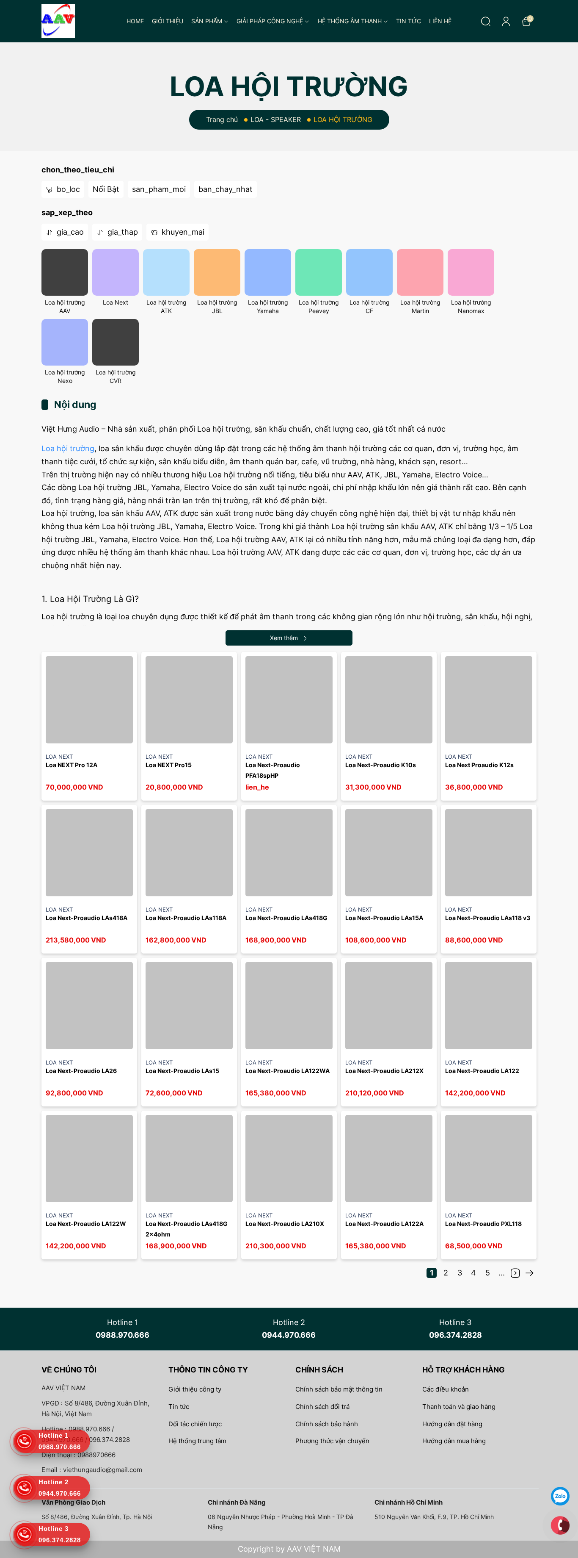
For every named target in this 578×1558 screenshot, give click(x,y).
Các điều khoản (445, 1389)
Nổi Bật (106, 189)
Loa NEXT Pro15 (169, 764)
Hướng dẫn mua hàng (454, 1441)
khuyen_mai (182, 231)
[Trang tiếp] (515, 1273)
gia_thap (121, 231)
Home (135, 21)
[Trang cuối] (529, 1273)
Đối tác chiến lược (195, 1424)
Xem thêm (284, 637)
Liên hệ (440, 21)
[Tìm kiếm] (486, 21)
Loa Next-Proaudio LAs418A (86, 917)
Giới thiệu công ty (194, 1389)
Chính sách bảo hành (326, 1424)
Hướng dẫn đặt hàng (452, 1424)
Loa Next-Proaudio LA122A (384, 1223)
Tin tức (408, 21)
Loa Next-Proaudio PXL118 (483, 1223)
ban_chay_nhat (225, 189)
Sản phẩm (206, 21)
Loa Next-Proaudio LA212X (384, 1070)
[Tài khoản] (506, 21)
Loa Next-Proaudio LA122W (86, 1223)
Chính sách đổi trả (322, 1407)
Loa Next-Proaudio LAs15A (384, 917)
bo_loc (67, 189)
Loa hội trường (67, 448)
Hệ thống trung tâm (197, 1441)
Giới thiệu (167, 21)
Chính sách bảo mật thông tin (339, 1389)
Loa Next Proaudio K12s (479, 764)
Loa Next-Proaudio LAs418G (286, 917)
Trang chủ (222, 119)
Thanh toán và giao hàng (458, 1407)
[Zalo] (560, 1495)
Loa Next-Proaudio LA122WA (287, 1070)
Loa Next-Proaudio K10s (380, 764)
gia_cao (69, 231)
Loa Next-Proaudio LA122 (482, 1070)
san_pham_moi (159, 189)
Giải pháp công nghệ (270, 21)
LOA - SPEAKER (275, 119)
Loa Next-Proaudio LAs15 (182, 1070)
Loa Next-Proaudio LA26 (81, 1070)
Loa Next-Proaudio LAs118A (187, 917)
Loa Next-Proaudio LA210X (284, 1223)
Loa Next (115, 302)
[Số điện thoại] (560, 1524)
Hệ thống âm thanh (350, 21)
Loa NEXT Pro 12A (71, 764)
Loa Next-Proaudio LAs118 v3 (487, 917)
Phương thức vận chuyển (332, 1441)
